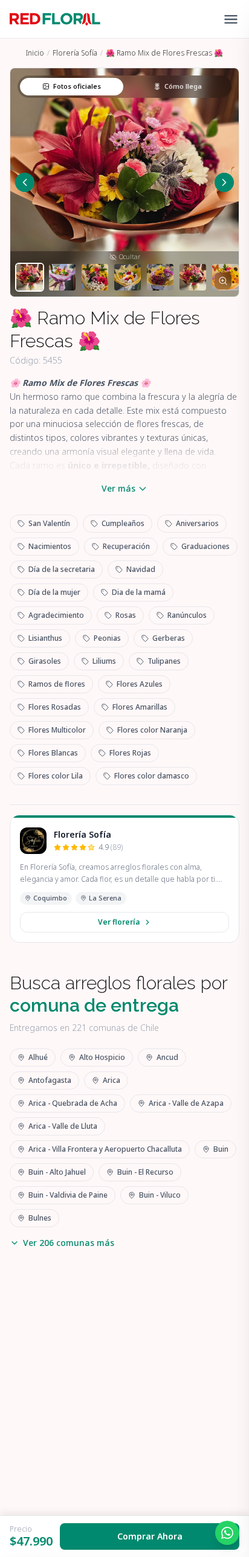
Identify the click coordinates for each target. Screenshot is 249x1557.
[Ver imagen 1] (29, 277)
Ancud (167, 1057)
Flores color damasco (151, 776)
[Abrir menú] (230, 19)
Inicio (35, 53)
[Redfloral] (55, 19)
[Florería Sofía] (33, 840)
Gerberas (168, 638)
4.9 (111, 847)
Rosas (125, 615)
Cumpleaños (123, 523)
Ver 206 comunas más (68, 1242)
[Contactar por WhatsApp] (227, 1533)
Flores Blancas (53, 753)
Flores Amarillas (139, 707)
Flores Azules (140, 684)
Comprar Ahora (150, 1536)
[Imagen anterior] (24, 182)
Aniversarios (197, 523)
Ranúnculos (187, 615)
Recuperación (126, 546)
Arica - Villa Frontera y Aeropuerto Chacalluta (105, 1149)
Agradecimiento (56, 615)
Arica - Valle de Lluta (62, 1126)
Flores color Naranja (152, 730)
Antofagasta (49, 1080)
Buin (220, 1149)
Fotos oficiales (77, 86)
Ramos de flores (56, 684)
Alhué (38, 1057)
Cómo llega (183, 86)
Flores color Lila (55, 776)
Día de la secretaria (61, 569)
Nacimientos (49, 546)
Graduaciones (205, 546)
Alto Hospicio (102, 1057)
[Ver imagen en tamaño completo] (223, 280)
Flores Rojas (130, 753)
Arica (111, 1080)
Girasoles (44, 661)
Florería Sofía (75, 53)
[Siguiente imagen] (224, 182)
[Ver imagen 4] (127, 277)
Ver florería (119, 922)
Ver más (118, 488)
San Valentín (49, 523)
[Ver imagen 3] (94, 277)
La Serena (105, 897)
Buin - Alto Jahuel (57, 1172)
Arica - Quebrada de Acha (72, 1103)
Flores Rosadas (54, 707)
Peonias (107, 638)
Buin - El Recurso (145, 1172)
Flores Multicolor (57, 730)
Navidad (140, 569)
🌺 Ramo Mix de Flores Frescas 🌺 (164, 53)
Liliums (104, 661)
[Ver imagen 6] (192, 277)
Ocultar (129, 256)
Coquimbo (50, 897)
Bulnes (39, 1218)
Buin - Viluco (160, 1195)
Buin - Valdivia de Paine (68, 1195)
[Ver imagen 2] (62, 277)
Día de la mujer (54, 592)
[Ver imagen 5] (160, 277)
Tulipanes (164, 661)
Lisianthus (45, 638)
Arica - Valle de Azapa (186, 1103)
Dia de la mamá (139, 592)
